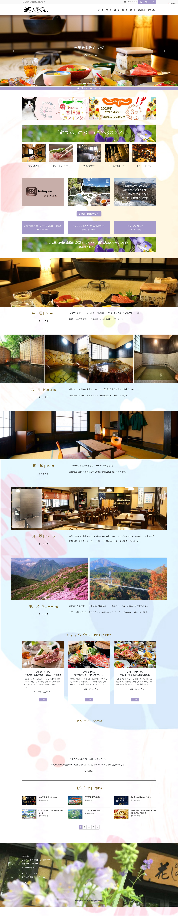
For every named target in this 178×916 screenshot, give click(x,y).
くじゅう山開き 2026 (92, 810)
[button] (13, 50)
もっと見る (43, 397)
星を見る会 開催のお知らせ (141, 797)
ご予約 (43, 699)
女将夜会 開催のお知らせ (48, 797)
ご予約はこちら (149, 2)
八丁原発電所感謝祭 (92, 797)
